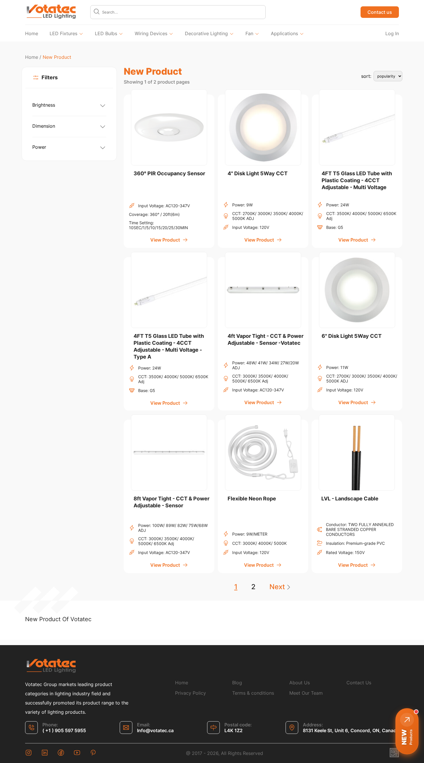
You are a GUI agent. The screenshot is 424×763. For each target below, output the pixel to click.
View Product (165, 240)
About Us (299, 682)
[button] (407, 731)
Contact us (379, 12)
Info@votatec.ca (155, 730)
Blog (237, 682)
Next (277, 587)
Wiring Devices (151, 33)
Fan (249, 33)
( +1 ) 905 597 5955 (64, 730)
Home (31, 33)
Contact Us (358, 682)
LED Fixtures (63, 33)
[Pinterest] (93, 753)
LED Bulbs (106, 33)
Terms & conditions (253, 693)
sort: (366, 76)
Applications (284, 33)
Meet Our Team (306, 693)
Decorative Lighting (206, 33)
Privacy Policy (190, 693)
